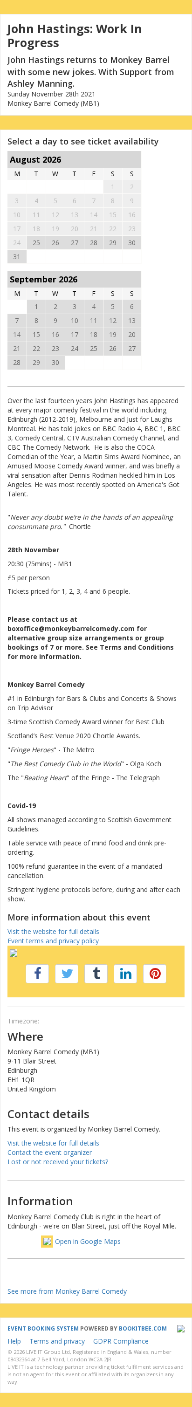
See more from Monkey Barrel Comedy (67, 1291)
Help (14, 1341)
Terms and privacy (57, 1341)
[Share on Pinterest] (154, 973)
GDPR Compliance (121, 1341)
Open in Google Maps (88, 1241)
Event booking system (43, 1328)
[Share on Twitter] (66, 973)
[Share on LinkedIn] (125, 973)
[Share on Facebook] (37, 973)
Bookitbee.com (143, 1328)
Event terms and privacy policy (53, 940)
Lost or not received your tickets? (57, 1161)
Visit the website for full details (53, 931)
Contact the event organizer (49, 1152)
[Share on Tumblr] (96, 973)
